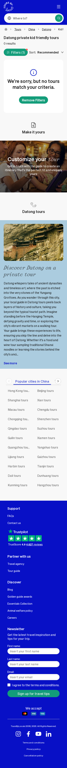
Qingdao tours (17, 428)
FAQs (10, 515)
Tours (17, 29)
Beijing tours (45, 391)
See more (10, 363)
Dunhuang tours (48, 476)
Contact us (14, 523)
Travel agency (15, 563)
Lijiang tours (16, 457)
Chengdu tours (47, 409)
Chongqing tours (19, 419)
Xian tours (44, 400)
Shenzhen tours (48, 419)
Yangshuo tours (47, 447)
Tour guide (13, 570)
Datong (46, 29)
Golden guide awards (19, 596)
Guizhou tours (46, 457)
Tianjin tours (45, 466)
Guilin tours (15, 438)
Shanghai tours (18, 400)
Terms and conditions (33, 742)
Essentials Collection (19, 603)
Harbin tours (16, 466)
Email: (10, 671)
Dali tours (14, 476)
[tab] (32, 381)
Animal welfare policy (20, 610)
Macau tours (16, 409)
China (31, 29)
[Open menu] (58, 6)
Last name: (13, 659)
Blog (10, 589)
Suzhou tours (46, 428)
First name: (13, 646)
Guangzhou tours (19, 447)
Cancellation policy (33, 755)
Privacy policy (34, 749)
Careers (12, 617)
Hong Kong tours (19, 391)
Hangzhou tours (48, 485)
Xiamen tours (46, 438)
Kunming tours (17, 485)
